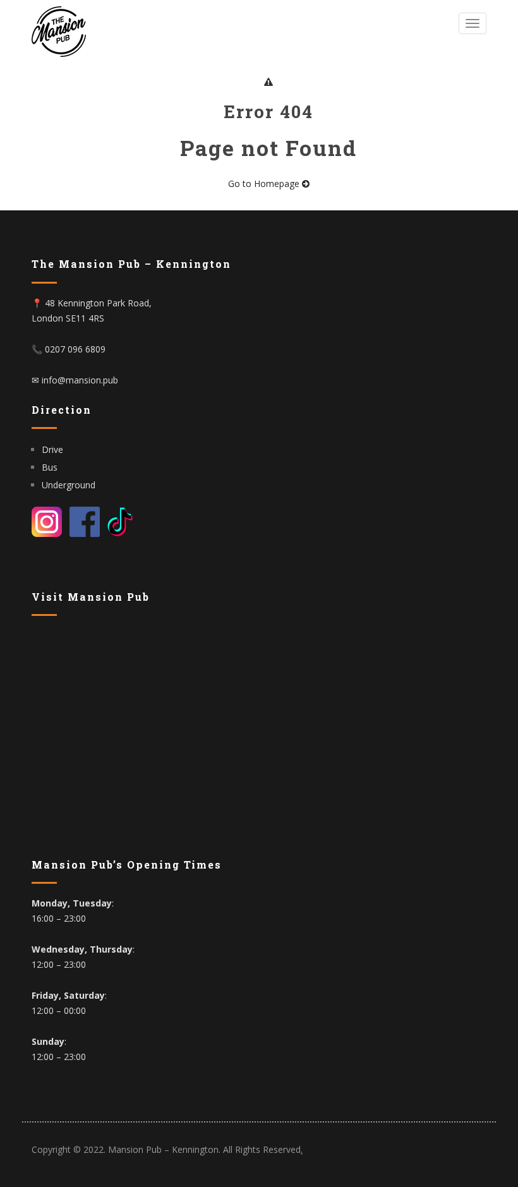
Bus (49, 467)
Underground (68, 485)
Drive (54, 449)
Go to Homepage (265, 184)
